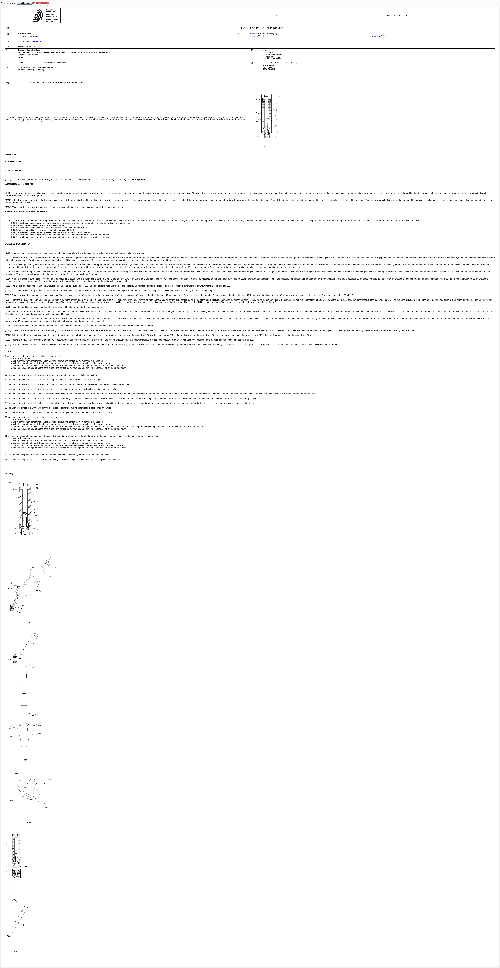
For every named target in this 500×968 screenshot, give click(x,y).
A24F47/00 (253, 36)
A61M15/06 (376, 36)
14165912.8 (36, 41)
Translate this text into (9, 3)
